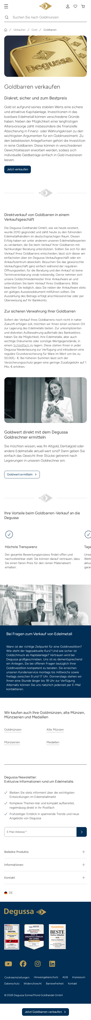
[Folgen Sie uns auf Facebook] (23, 963)
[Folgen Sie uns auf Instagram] (37, 963)
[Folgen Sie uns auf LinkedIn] (52, 963)
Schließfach (21, 345)
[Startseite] (5, 29)
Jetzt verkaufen (17, 169)
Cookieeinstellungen (16, 977)
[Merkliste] (75, 6)
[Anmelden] (68, 6)
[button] (45, 893)
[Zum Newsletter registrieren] (82, 832)
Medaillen (53, 742)
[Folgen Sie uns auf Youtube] (8, 963)
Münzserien (12, 742)
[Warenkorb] (83, 6)
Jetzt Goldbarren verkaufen (43, 1012)
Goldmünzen (12, 729)
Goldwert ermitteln (20, 474)
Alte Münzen (55, 729)
